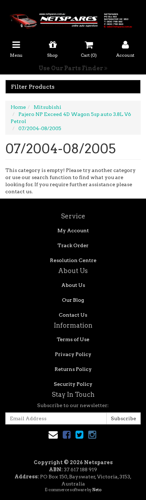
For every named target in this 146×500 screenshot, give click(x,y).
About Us (73, 285)
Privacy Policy (73, 354)
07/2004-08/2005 (39, 128)
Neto (96, 489)
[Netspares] (73, 19)
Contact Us (73, 315)
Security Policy (73, 384)
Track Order (73, 245)
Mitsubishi (47, 107)
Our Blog (73, 300)
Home (18, 107)
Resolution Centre (73, 260)
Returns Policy (73, 369)
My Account (73, 230)
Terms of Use (73, 339)
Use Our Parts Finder (71, 68)
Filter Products (33, 87)
